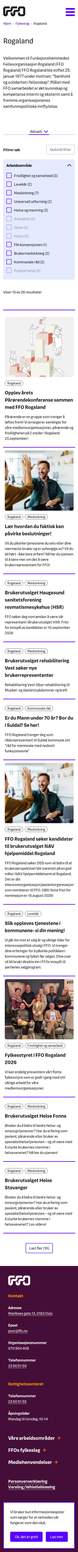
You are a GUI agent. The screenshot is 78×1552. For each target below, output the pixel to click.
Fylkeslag (22, 23)
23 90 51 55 (17, 1401)
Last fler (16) (39, 1248)
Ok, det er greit (26, 1536)
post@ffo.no (18, 1330)
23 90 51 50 (17, 1365)
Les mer (56, 1536)
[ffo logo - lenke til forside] (14, 14)
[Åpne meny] (70, 12)
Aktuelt (36, 131)
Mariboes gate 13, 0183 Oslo (30, 1313)
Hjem (7, 23)
